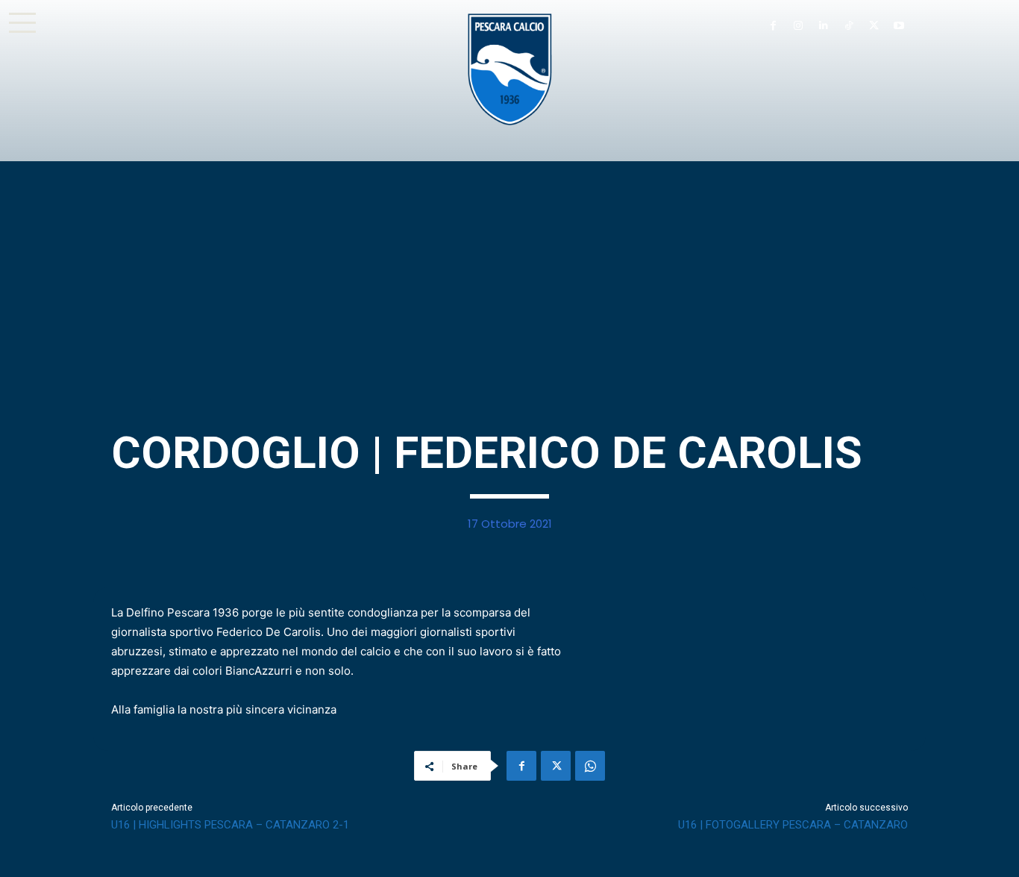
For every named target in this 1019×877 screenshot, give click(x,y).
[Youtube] (899, 26)
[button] (22, 22)
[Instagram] (798, 26)
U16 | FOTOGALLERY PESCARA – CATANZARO (793, 824)
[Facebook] (773, 26)
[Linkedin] (824, 26)
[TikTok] (849, 26)
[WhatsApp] (590, 766)
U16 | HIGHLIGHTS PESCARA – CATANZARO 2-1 (230, 824)
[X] (873, 26)
